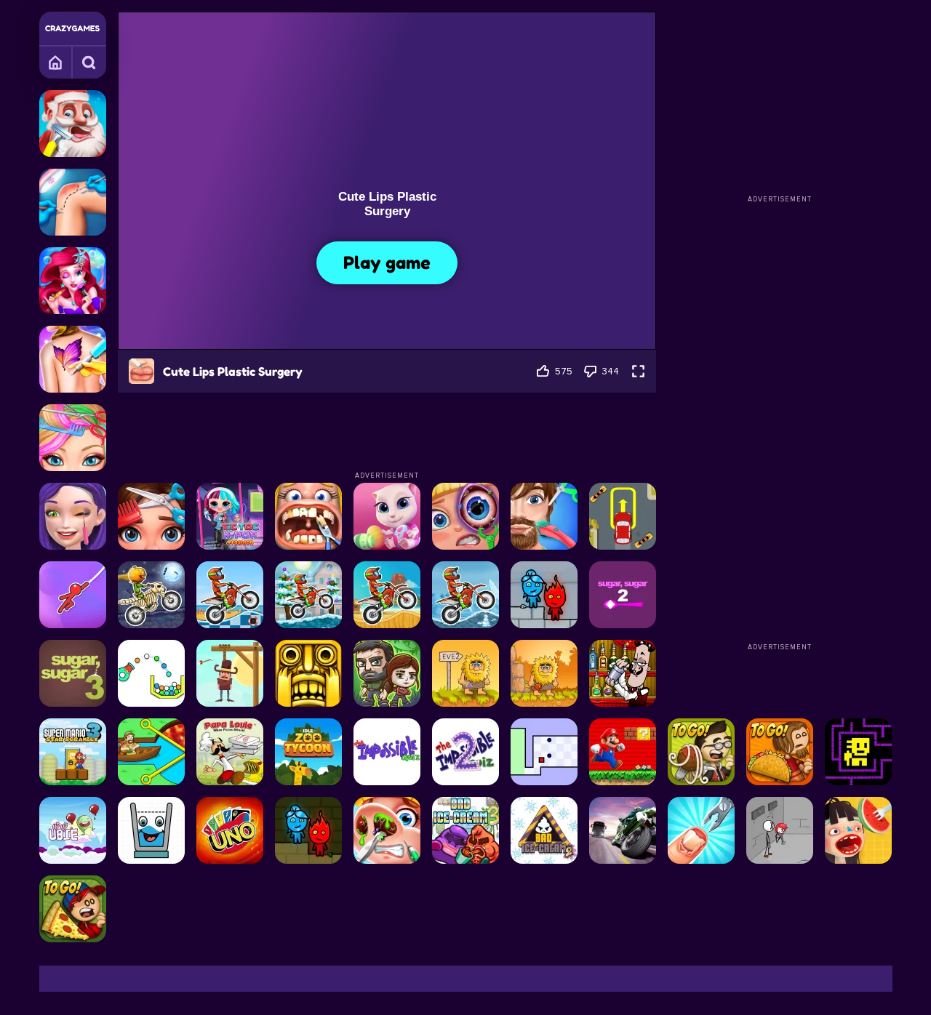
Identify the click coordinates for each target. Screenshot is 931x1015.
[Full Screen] (638, 371)
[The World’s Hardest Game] (544, 751)
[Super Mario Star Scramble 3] (72, 751)
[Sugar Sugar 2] (622, 594)
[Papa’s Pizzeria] (72, 908)
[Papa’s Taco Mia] (779, 751)
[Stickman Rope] (72, 594)
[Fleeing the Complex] (779, 830)
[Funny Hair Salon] (544, 516)
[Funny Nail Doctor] (701, 830)
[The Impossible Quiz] (386, 751)
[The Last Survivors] (386, 673)
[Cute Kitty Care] (386, 516)
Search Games (89, 62)
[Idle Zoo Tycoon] (308, 751)
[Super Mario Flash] (622, 751)
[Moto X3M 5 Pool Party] (229, 594)
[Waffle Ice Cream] (858, 830)
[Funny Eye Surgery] (465, 516)
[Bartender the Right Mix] (622, 673)
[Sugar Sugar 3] (72, 673)
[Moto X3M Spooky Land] (151, 594)
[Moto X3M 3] (386, 594)
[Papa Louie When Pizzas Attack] (229, 751)
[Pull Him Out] (151, 751)
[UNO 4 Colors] (229, 830)
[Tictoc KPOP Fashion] (229, 516)
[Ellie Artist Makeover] (72, 516)
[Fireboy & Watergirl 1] (308, 830)
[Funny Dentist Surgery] (308, 516)
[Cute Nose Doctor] (386, 830)
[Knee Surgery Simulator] (72, 202)
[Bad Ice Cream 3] (465, 830)
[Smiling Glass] (151, 830)
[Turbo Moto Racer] (622, 830)
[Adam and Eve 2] (465, 673)
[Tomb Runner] (308, 673)
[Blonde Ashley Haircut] (72, 437)
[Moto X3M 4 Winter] (308, 594)
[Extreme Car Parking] (622, 516)
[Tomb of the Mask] (858, 751)
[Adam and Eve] (544, 673)
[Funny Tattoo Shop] (72, 359)
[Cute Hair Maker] (151, 516)
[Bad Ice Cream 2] (544, 830)
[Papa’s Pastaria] (701, 751)
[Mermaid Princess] (72, 280)
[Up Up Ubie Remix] (72, 830)
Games (56, 62)
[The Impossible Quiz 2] (465, 751)
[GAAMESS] (72, 28)
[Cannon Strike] (151, 673)
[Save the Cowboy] (229, 673)
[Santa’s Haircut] (72, 123)
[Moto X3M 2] (465, 594)
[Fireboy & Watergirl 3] (544, 594)
